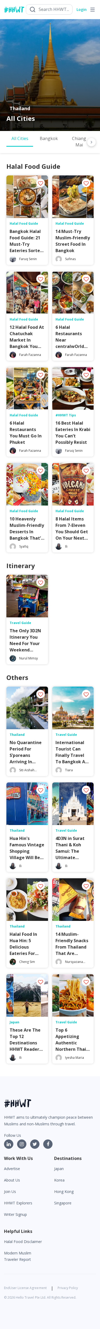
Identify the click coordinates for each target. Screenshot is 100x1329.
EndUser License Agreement (25, 1288)
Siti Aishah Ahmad (26, 772)
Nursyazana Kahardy (74, 964)
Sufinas (70, 259)
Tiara (69, 770)
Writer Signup (15, 1214)
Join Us (10, 1191)
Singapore (62, 1202)
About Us (12, 1180)
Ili (66, 546)
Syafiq (23, 546)
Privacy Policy (68, 1288)
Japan (59, 1168)
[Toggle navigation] (92, 9)
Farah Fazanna (30, 354)
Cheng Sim (27, 961)
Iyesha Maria (74, 1057)
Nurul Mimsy (28, 658)
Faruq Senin (28, 259)
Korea (59, 1180)
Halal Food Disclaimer (23, 1241)
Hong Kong (64, 1191)
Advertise (12, 1168)
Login (82, 9)
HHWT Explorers (18, 1202)
